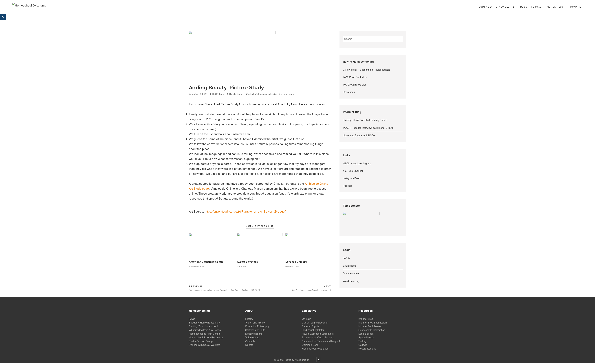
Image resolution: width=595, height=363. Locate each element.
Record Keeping (367, 348)
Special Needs (366, 337)
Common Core (310, 345)
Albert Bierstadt (247, 261)
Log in (346, 258)
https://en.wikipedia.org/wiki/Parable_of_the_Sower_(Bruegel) (245, 211)
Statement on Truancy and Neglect (321, 341)
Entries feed (349, 265)
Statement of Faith (255, 330)
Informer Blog (365, 319)
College (362, 345)
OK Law (306, 319)
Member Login (557, 7)
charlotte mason (260, 93)
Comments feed (351, 273)
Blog (523, 7)
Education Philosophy (257, 326)
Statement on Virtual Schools (318, 337)
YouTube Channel (353, 171)
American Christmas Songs (206, 261)
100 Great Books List (354, 84)
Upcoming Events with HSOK (359, 135)
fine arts (283, 93)
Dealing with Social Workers (204, 345)
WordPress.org (351, 281)
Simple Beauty (236, 93)
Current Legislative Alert (315, 322)
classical (273, 93)
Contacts (250, 341)
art (249, 93)
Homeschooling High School (204, 333)
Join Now (485, 7)
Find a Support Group (201, 341)
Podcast (537, 7)
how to (291, 93)
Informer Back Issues (369, 326)
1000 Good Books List (355, 77)
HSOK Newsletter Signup (357, 163)
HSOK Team (218, 93)
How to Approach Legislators (318, 333)
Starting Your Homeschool (203, 326)
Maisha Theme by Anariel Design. (293, 359)
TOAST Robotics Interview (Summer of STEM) (368, 128)
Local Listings (366, 333)
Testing (362, 341)
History (249, 319)
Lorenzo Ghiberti (296, 261)
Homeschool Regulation (315, 348)
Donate (575, 7)
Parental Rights (310, 326)
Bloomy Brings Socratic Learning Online (365, 120)
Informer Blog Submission (372, 322)
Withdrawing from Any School (205, 330)
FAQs (192, 319)
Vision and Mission (255, 322)
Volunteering (252, 337)
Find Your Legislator (313, 330)
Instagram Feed (351, 178)
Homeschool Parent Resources (206, 337)
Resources (349, 92)
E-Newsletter (506, 7)
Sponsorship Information (371, 330)
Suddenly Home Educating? (204, 322)
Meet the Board (253, 333)
